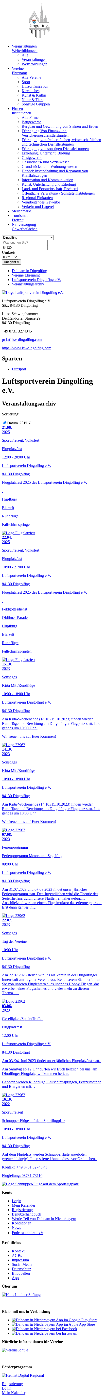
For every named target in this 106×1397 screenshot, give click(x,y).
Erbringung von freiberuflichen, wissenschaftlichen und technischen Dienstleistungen (61, 142)
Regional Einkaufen (37, 198)
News (16, 1227)
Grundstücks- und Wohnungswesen (49, 166)
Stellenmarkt (21, 211)
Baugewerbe (31, 122)
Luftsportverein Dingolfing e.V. (36, 280)
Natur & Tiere (32, 100)
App (15, 1278)
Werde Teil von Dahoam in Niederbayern (44, 1219)
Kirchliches (30, 91)
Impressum (20, 1260)
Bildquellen (21, 1273)
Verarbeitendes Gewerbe (41, 202)
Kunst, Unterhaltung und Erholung (49, 184)
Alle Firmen (31, 117)
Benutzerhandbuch (26, 1214)
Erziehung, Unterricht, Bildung (46, 153)
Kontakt (18, 1251)
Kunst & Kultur (34, 95)
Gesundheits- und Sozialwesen (46, 162)
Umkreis (8, 252)
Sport (26, 82)
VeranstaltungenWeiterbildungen (24, 48)
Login (16, 1201)
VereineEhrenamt (19, 70)
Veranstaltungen (34, 59)
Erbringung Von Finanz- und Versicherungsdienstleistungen (45, 133)
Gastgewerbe (32, 157)
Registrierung (22, 1210)
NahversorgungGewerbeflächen (24, 226)
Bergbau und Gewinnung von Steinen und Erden (60, 126)
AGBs (17, 1255)
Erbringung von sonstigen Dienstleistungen (55, 149)
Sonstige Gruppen (36, 104)
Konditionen (21, 1223)
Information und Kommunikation (47, 180)
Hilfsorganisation (35, 86)
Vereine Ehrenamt (26, 275)
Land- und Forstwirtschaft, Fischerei (50, 189)
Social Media (22, 1264)
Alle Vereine (31, 77)
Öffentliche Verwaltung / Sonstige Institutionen (58, 193)
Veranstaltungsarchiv (28, 284)
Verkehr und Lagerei (38, 206)
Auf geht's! (11, 262)
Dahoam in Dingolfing (29, 271)
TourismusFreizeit (20, 217)
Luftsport (19, 369)
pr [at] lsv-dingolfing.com (22, 339)
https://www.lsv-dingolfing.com (26, 348)
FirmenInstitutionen (21, 110)
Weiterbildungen (34, 64)
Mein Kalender (23, 1205)
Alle (25, 55)
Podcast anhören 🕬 (27, 1233)
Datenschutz (21, 1269)
